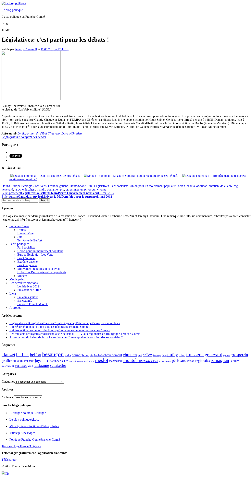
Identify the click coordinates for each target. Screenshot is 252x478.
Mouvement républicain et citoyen (38, 268)
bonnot (77, 355)
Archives (7, 397)
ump (83, 189)
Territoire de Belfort (29, 240)
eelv (229, 186)
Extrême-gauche (27, 261)
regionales (202, 361)
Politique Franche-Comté (34, 439)
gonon (226, 355)
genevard (7, 189)
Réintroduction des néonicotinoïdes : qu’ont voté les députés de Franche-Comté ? (59, 330)
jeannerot (29, 360)
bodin (68, 355)
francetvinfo (24, 300)
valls (30, 365)
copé (140, 355)
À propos (15, 307)
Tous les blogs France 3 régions (21, 446)
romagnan (220, 360)
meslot (101, 360)
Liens (12, 293)
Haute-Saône (78, 186)
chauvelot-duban (197, 186)
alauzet (8, 354)
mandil (41, 189)
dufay (172, 354)
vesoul (91, 189)
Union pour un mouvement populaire (153, 186)
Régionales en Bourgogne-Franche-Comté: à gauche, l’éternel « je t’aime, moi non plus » (64, 323)
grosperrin (239, 354)
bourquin (88, 355)
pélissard (179, 360)
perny (161, 361)
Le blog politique (12, 10)
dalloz (147, 355)
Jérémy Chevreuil (26, 49)
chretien (214, 186)
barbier (22, 354)
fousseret (195, 354)
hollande (18, 360)
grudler (7, 361)
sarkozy (235, 360)
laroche (19, 189)
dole (223, 186)
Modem (22, 275)
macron (80, 361)
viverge (101, 189)
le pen (64, 360)
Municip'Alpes (22, 433)
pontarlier (52, 189)
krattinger (55, 360)
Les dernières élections (23, 283)
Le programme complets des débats (24, 137)
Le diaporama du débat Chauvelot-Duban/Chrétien (50, 133)
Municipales (17, 279)
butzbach (98, 355)
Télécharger (9, 459)
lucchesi (30, 189)
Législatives (101, 186)
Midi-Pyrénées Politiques (34, 426)
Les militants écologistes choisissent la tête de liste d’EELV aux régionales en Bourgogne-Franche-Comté (74, 333)
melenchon (89, 361)
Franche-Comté (19, 226)
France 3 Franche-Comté (32, 304)
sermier (74, 189)
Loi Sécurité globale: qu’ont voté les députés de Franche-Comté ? (50, 326)
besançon (53, 354)
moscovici (147, 360)
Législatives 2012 (28, 286)
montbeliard (115, 360)
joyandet (41, 360)
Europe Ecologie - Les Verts (28, 186)
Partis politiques (19, 244)
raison (191, 360)
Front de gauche (58, 186)
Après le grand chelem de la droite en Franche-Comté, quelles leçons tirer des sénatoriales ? (66, 337)
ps (67, 189)
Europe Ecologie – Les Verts (35, 254)
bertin (181, 186)
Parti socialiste (119, 186)
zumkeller (58, 365)
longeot (72, 361)
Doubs (6, 186)
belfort (35, 354)
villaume (41, 365)
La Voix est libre (27, 297)
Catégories (8, 381)
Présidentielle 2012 (29, 290)
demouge (157, 355)
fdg (236, 186)
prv (62, 189)
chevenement (112, 355)
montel (130, 360)
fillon (182, 355)
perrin (168, 361)
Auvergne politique (27, 412)
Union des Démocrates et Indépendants (41, 272)
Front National (26, 258)
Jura (90, 186)
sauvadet (8, 365)
